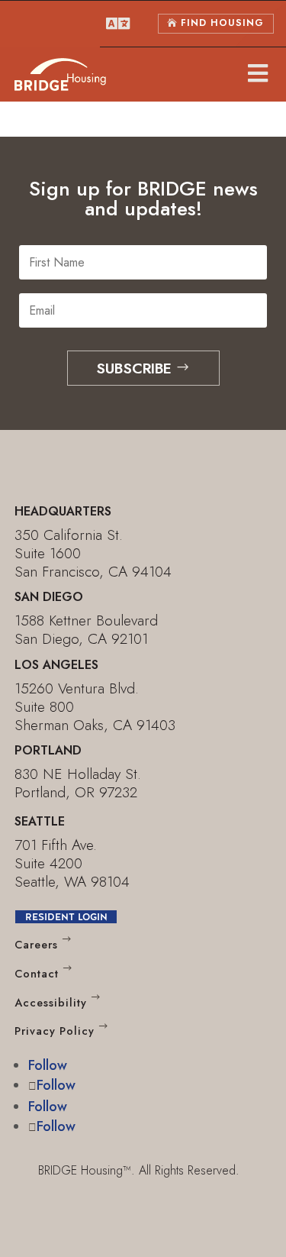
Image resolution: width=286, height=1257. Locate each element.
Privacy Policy (54, 1031)
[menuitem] (118, 23)
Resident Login (66, 916)
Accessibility (50, 1002)
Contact (36, 973)
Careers (36, 944)
